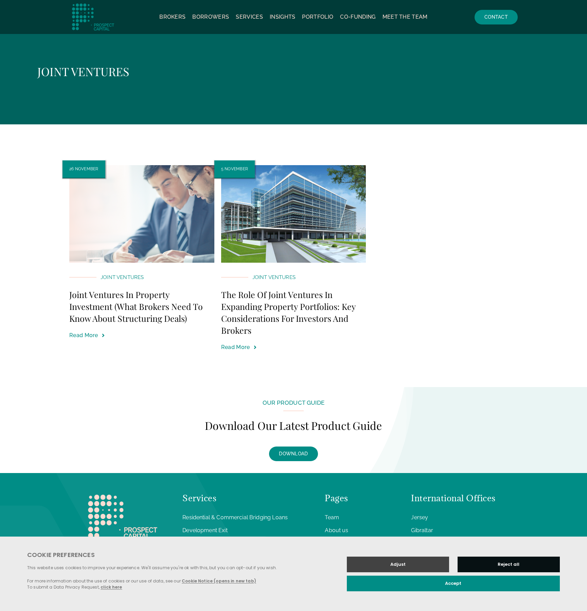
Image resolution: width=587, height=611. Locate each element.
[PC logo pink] (123, 492)
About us (336, 530)
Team (332, 517)
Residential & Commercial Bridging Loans (235, 517)
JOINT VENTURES (122, 277)
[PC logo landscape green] (93, 3)
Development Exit (204, 530)
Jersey (419, 517)
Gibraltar (422, 530)
